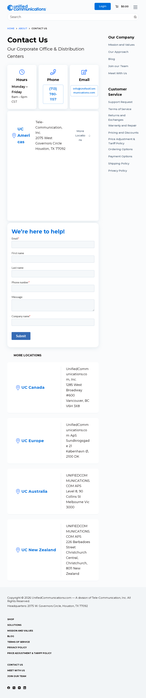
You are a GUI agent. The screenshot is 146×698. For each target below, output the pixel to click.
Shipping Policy (118, 163)
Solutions (14, 625)
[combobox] (69, 17)
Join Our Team (16, 676)
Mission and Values (121, 44)
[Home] (26, 7)
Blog (111, 59)
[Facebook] (8, 687)
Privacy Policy (117, 170)
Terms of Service (119, 109)
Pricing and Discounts (123, 132)
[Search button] (135, 17)
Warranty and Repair (122, 125)
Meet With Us (117, 73)
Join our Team (118, 66)
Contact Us (15, 664)
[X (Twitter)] (14, 687)
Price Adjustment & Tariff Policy (121, 141)
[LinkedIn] (24, 687)
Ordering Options (120, 149)
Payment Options (120, 156)
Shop (10, 619)
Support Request (120, 102)
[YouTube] (19, 687)
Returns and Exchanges (117, 117)
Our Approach (118, 52)
